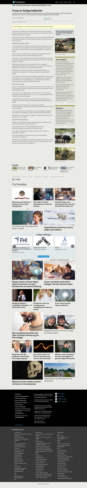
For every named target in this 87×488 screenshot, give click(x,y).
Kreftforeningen (17, 466)
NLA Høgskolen (39, 432)
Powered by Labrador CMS (43, 483)
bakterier (45, 176)
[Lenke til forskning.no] (32, 1)
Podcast (65, 2)
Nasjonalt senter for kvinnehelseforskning (44, 449)
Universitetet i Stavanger (62, 468)
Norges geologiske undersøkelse (42, 464)
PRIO (58, 434)
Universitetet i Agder (61, 461)
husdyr (30, 176)
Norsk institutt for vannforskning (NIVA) (43, 476)
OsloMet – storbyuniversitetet (41, 477)
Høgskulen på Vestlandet (19, 460)
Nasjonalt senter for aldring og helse (43, 446)
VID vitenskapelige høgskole (62, 476)
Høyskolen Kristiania (18, 461)
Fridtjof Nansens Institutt (19, 450)
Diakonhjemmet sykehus (19, 437)
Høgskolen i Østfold (18, 456)
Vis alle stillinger (43, 256)
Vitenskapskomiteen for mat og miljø (64, 478)
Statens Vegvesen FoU (61, 450)
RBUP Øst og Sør (60, 435)
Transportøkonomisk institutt (63, 458)
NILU (15, 479)
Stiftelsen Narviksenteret (62, 451)
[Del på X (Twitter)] (15, 179)
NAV (15, 473)
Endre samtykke (19, 424)
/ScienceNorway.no (62, 401)
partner (24, 176)
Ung (61, 2)
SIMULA (58, 440)
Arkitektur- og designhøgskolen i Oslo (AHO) (23, 434)
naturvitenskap (17, 176)
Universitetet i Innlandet (62, 465)
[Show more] (65, 103)
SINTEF (58, 442)
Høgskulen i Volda (17, 458)
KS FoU (15, 465)
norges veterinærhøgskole (57, 176)
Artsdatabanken (17, 435)
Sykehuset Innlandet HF (61, 455)
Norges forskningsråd (40, 462)
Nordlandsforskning (40, 457)
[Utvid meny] (74, 2)
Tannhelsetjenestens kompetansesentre (65, 456)
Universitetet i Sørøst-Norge (62, 470)
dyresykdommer (37, 176)
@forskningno (61, 393)
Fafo (15, 442)
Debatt (57, 2)
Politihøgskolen (60, 432)
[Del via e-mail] (19, 179)
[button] (14, 246)
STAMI (58, 448)
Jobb (70, 2)
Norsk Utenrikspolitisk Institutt (42, 472)
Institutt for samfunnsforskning (20, 463)
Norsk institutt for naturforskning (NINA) (44, 474)
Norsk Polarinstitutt (39, 467)
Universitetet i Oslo (61, 466)
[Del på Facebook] (13, 179)
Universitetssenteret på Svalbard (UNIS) (64, 471)
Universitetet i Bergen (61, 463)
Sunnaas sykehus (60, 453)
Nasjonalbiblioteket (39, 441)
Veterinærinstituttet (61, 475)
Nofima (37, 454)
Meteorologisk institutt (18, 471)
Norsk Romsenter (39, 471)
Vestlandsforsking (60, 473)
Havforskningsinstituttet (19, 453)
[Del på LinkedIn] (17, 179)
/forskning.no (61, 396)
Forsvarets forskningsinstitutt (20, 446)
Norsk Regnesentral (39, 469)
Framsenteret (16, 448)
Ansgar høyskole (17, 432)
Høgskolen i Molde (18, 455)
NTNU (37, 440)
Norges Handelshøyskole (40, 461)
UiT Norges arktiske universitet (63, 460)
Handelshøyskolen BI (18, 451)
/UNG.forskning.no (62, 399)
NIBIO (15, 474)
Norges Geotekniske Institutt (41, 459)
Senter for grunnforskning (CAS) (63, 443)
